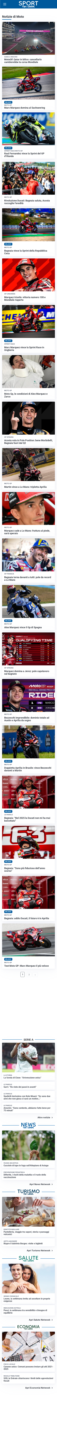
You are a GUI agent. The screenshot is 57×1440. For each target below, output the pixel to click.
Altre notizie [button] (44, 1117)
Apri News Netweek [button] (39, 1184)
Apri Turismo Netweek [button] (38, 1250)
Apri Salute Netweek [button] (39, 1319)
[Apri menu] (5, 4)
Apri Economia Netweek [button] (37, 1387)
